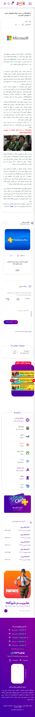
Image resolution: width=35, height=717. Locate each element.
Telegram (25, 660)
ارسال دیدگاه (9, 322)
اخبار (26, 21)
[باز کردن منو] (30, 3)
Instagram (15, 660)
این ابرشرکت (13, 59)
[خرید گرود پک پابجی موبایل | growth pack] (22, 380)
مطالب (14, 353)
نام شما (27, 298)
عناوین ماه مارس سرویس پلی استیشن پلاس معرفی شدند (17, 263)
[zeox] (20, 3)
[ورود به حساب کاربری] (4, 4)
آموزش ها (26, 351)
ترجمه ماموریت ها (24, 353)
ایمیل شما (17, 299)
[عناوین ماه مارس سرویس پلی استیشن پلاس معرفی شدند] (17, 239)
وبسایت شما (7, 299)
